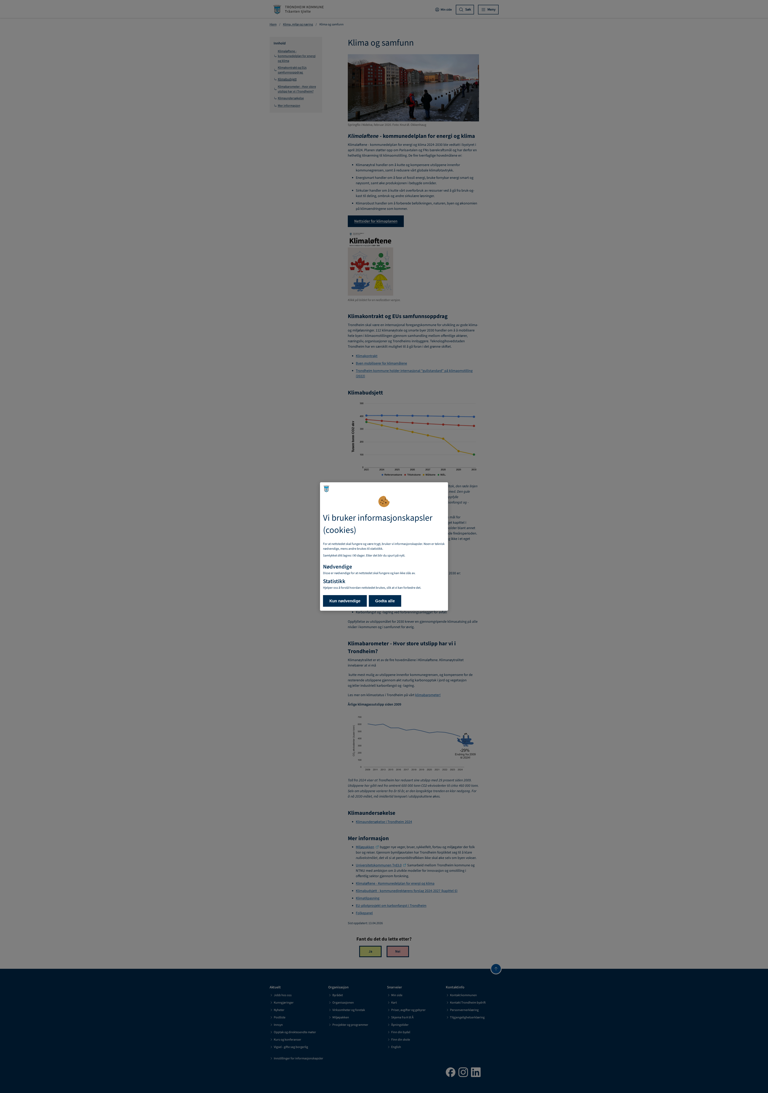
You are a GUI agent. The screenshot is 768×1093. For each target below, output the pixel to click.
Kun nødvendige (344, 601)
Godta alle (385, 601)
